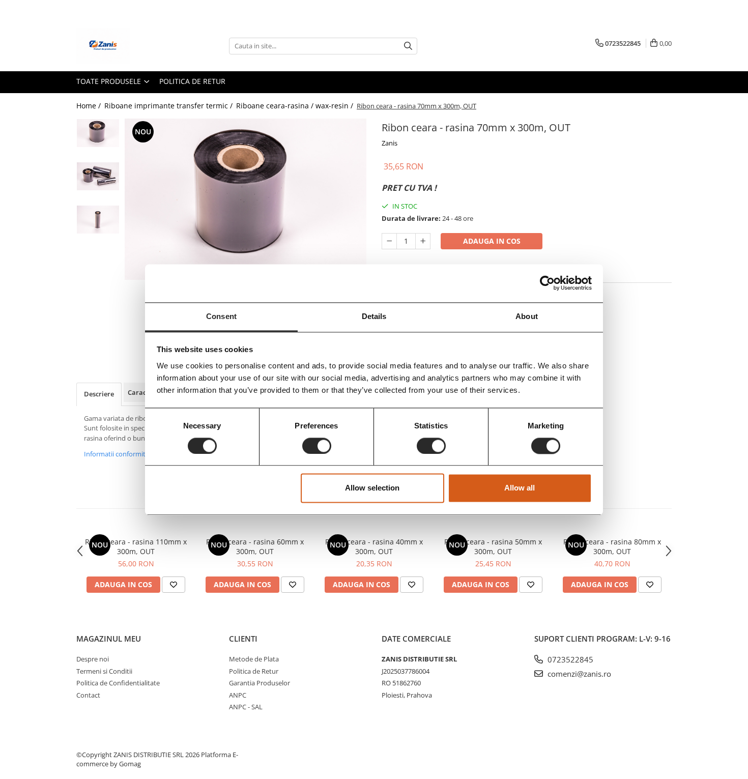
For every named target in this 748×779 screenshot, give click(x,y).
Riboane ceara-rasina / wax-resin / (295, 105)
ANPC (237, 695)
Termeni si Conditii (104, 671)
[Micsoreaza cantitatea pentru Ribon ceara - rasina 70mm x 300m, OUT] (389, 241)
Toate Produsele (109, 81)
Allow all (519, 488)
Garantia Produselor (259, 682)
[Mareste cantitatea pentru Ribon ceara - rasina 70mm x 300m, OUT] (422, 241)
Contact (88, 695)
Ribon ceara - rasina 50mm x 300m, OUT (493, 546)
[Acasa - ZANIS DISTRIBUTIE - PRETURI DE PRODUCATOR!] (127, 46)
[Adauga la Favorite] (173, 584)
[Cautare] (408, 46)
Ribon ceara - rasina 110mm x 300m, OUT (136, 546)
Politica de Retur (192, 81)
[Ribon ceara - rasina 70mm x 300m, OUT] (245, 199)
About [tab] (526, 316)
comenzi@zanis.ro (578, 674)
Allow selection (372, 488)
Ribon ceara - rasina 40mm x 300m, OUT (374, 546)
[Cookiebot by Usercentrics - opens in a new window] (547, 283)
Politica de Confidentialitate (118, 682)
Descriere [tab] (99, 393)
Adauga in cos (492, 241)
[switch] (316, 446)
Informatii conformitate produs (131, 453)
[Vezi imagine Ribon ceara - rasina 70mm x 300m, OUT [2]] (98, 220)
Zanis (389, 143)
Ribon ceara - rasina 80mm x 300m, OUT (612, 546)
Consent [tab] (221, 316)
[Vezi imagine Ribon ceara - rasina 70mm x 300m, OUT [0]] (98, 133)
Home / (89, 105)
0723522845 (569, 659)
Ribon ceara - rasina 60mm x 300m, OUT (255, 546)
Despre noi (92, 658)
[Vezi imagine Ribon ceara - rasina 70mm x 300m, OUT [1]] (98, 176)
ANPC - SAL (246, 706)
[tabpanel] (245, 199)
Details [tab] (374, 316)
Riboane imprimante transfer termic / (169, 105)
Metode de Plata (254, 658)
